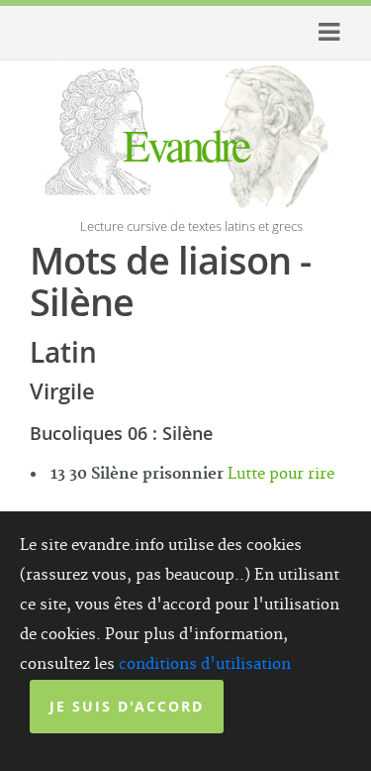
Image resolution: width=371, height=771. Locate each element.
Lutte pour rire (281, 474)
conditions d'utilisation (205, 664)
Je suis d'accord (126, 706)
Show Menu (321, 32)
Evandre (185, 143)
